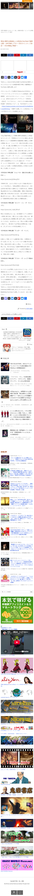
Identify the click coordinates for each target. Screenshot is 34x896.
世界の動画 (29, 308)
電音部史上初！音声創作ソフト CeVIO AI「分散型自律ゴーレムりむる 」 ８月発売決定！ (21, 432)
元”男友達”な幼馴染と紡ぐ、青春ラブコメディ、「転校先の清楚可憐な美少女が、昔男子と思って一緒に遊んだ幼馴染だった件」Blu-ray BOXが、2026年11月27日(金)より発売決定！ (21, 473)
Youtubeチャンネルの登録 (8, 655)
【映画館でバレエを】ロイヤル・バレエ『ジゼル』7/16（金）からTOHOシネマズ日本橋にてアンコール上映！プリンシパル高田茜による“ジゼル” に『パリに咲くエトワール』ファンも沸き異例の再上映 (21, 547)
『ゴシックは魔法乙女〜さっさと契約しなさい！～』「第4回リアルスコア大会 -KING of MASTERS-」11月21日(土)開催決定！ (21, 459)
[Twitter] (4, 55)
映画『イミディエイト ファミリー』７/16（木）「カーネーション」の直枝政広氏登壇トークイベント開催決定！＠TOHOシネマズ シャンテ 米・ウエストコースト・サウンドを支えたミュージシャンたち (21, 563)
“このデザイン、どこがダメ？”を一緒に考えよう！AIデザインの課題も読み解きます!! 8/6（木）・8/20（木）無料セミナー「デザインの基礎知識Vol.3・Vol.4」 (21, 518)
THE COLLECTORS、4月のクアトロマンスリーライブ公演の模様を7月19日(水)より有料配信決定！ (20, 366)
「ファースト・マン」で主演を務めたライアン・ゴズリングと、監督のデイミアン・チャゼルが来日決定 (20, 379)
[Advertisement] (17, 20)
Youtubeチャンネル (6, 627)
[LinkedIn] (23, 55)
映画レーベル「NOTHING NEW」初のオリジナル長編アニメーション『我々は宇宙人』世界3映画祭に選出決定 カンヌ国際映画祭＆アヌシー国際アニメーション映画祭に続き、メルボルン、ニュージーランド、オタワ (21, 502)
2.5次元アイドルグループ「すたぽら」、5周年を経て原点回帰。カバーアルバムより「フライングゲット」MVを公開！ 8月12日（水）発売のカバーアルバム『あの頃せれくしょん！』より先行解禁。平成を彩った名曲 (21, 486)
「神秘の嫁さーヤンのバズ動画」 (9, 629)
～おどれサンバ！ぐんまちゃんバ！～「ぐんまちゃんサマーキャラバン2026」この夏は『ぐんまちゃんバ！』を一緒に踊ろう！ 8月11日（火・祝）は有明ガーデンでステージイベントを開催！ (21, 579)
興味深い (29, 304)
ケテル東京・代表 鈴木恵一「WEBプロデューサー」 (14, 733)
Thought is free (26, 883)
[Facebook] (10, 55)
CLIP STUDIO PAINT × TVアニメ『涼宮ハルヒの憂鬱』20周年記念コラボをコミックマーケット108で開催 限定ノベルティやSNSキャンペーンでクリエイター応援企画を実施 (21, 532)
